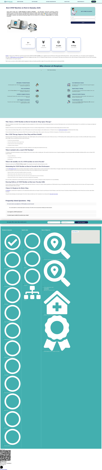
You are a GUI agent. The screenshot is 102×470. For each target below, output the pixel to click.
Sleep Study (66, 1)
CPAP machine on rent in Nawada (16, 57)
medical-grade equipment (63, 129)
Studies (7, 55)
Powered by (3, 469)
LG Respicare (8, 190)
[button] (51, 467)
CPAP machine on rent (12, 168)
